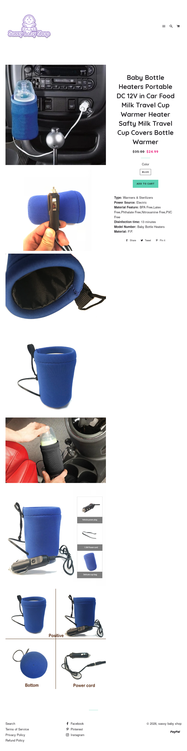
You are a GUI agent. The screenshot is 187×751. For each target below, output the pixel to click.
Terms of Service (17, 729)
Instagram (77, 734)
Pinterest (76, 729)
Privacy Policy (15, 734)
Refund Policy (14, 740)
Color (145, 164)
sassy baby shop (170, 723)
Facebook (77, 723)
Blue (145, 172)
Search (10, 723)
